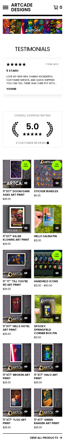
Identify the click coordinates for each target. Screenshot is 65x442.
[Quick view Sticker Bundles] (57, 183)
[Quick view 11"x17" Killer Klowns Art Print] (26, 228)
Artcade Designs (22, 7)
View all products (44, 438)
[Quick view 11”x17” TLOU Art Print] (26, 411)
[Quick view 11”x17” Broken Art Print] (26, 366)
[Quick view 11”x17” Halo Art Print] (57, 366)
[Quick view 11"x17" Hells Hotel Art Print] (26, 318)
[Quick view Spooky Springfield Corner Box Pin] (57, 318)
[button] (47, 143)
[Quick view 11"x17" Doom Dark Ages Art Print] (26, 183)
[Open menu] (5, 7)
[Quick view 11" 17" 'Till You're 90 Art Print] (26, 273)
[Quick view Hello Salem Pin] (57, 228)
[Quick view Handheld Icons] (57, 273)
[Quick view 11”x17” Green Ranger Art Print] (57, 411)
